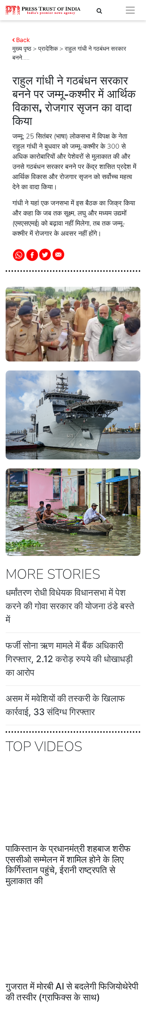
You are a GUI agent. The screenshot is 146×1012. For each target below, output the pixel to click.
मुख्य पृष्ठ (21, 49)
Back (23, 40)
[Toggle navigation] (130, 10)
